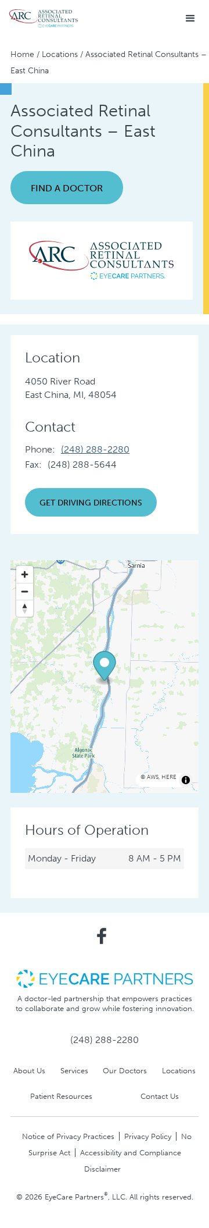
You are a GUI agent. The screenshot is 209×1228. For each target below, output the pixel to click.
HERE (168, 777)
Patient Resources (61, 1096)
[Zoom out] (24, 591)
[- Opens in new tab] (104, 978)
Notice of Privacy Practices (68, 1136)
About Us (29, 1070)
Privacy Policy (147, 1136)
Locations (60, 54)
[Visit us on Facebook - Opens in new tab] (101, 936)
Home (22, 54)
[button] (190, 18)
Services (74, 1070)
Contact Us (159, 1096)
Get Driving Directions (90, 502)
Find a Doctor (67, 188)
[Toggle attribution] (186, 780)
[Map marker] (104, 668)
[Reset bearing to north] (24, 608)
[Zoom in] (24, 574)
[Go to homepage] (43, 18)
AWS (152, 777)
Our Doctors (125, 1070)
